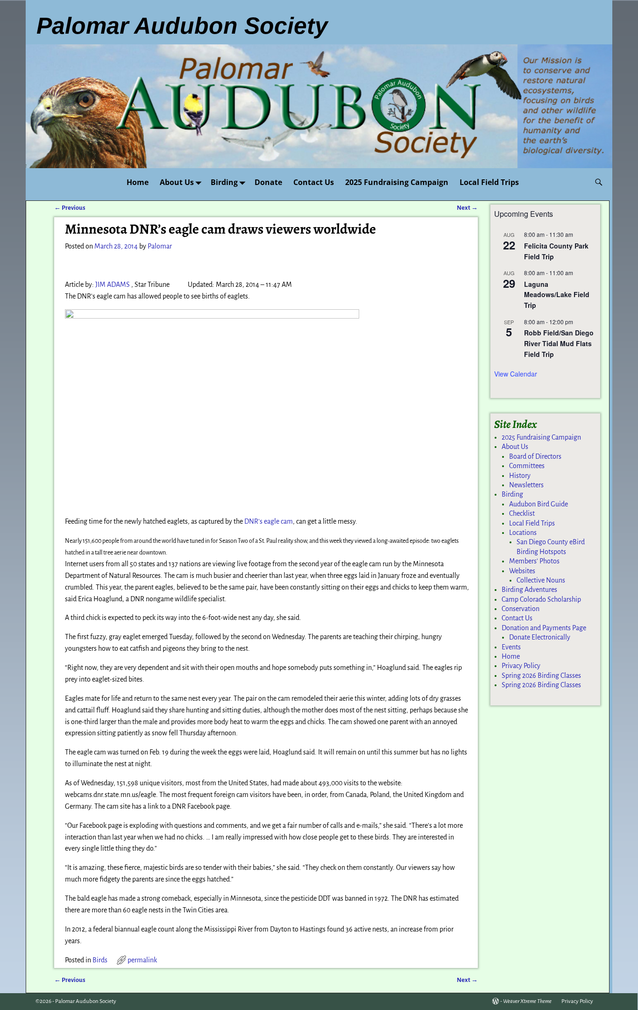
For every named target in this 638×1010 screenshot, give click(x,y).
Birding (224, 182)
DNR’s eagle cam (268, 521)
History (520, 475)
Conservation (520, 608)
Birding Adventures (529, 589)
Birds (99, 960)
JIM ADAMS (112, 284)
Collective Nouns (541, 580)
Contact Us (313, 182)
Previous (69, 207)
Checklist (522, 513)
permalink (142, 960)
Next (467, 207)
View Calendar (515, 373)
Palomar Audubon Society (85, 1001)
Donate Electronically (539, 637)
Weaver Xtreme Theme (527, 1001)
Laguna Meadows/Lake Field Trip (556, 294)
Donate (268, 182)
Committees (527, 465)
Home (138, 182)
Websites (522, 571)
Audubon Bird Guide (538, 504)
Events (511, 647)
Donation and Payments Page (544, 628)
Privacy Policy (521, 665)
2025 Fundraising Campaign (396, 182)
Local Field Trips (489, 182)
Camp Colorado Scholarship (541, 599)
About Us (177, 182)
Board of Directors (535, 456)
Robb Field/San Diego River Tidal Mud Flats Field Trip (559, 343)
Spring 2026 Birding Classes (541, 675)
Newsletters (526, 485)
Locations (523, 532)
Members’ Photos (534, 561)
